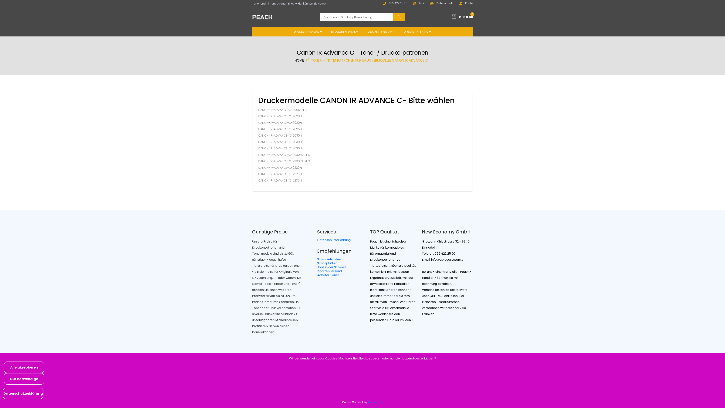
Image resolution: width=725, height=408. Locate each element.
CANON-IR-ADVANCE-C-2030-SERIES (284, 154)
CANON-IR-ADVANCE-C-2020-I (280, 116)
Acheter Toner (328, 275)
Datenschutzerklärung (334, 240)
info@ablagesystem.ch (447, 259)
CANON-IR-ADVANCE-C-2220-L (280, 167)
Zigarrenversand (329, 271)
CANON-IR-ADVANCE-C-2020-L (280, 122)
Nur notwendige (24, 378)
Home (299, 60)
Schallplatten (327, 263)
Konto (469, 3)
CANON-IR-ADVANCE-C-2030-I (280, 135)
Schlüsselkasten (329, 259)
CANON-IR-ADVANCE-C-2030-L (280, 142)
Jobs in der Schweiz (331, 267)
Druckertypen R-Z (416, 32)
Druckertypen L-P (380, 32)
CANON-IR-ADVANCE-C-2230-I (280, 180)
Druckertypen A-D (307, 32)
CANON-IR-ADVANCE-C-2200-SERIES (284, 161)
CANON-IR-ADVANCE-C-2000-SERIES (284, 109)
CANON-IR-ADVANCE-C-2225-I (280, 174)
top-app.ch (375, 402)
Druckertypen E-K (343, 32)
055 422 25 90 (398, 3)
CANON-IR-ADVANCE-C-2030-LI (280, 148)
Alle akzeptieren (24, 367)
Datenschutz (445, 3)
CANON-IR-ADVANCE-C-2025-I (280, 129)
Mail (421, 3)
